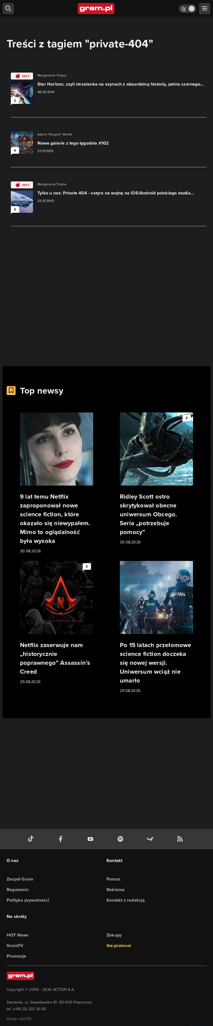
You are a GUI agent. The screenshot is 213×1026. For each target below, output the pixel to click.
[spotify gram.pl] (121, 839)
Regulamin (18, 889)
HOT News (18, 935)
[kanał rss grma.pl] (181, 839)
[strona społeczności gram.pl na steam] (151, 839)
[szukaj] (8, 8)
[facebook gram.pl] (61, 839)
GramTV (15, 945)
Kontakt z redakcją (125, 900)
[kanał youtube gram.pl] (91, 839)
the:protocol (118, 945)
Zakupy (113, 935)
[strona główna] (96, 8)
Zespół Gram (20, 879)
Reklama (115, 889)
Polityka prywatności (28, 900)
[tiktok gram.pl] (31, 839)
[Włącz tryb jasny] (187, 8)
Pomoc (113, 879)
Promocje (16, 956)
